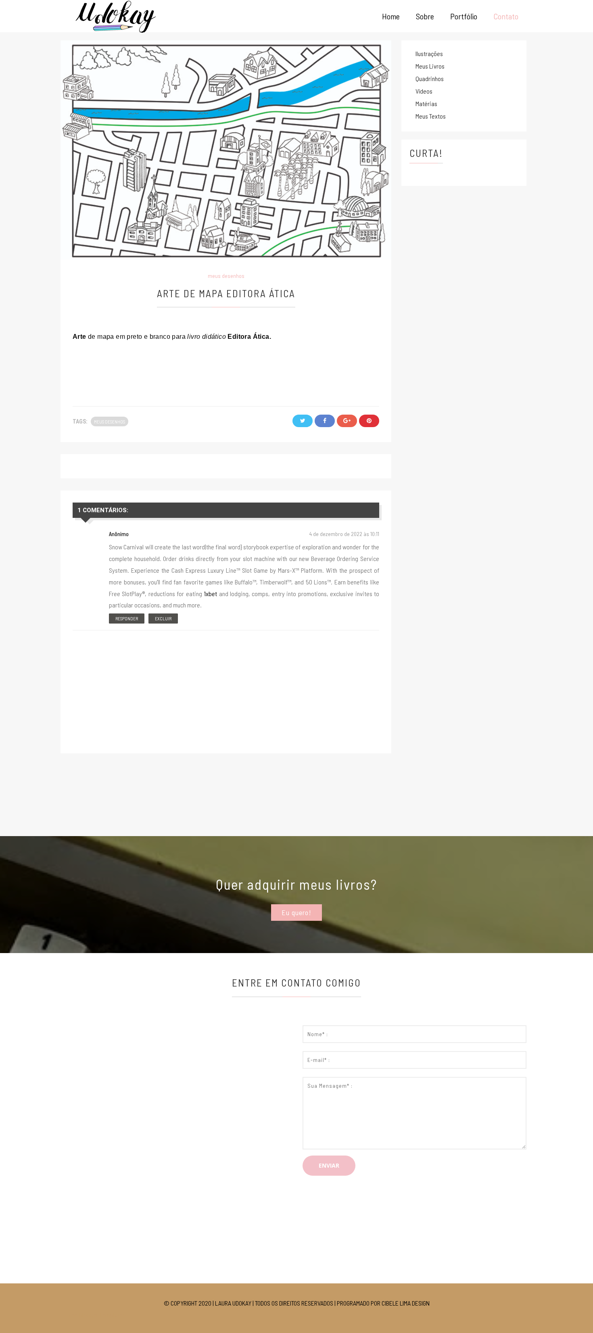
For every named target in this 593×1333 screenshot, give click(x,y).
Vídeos (424, 91)
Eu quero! (296, 912)
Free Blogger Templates (96, 1314)
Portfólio (463, 16)
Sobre (425, 16)
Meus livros (430, 66)
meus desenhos (226, 275)
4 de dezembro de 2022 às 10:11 (344, 533)
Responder (126, 618)
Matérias (426, 103)
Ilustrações (429, 53)
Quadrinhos (430, 78)
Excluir (163, 618)
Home (391, 16)
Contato (505, 16)
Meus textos (431, 116)
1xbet (210, 593)
